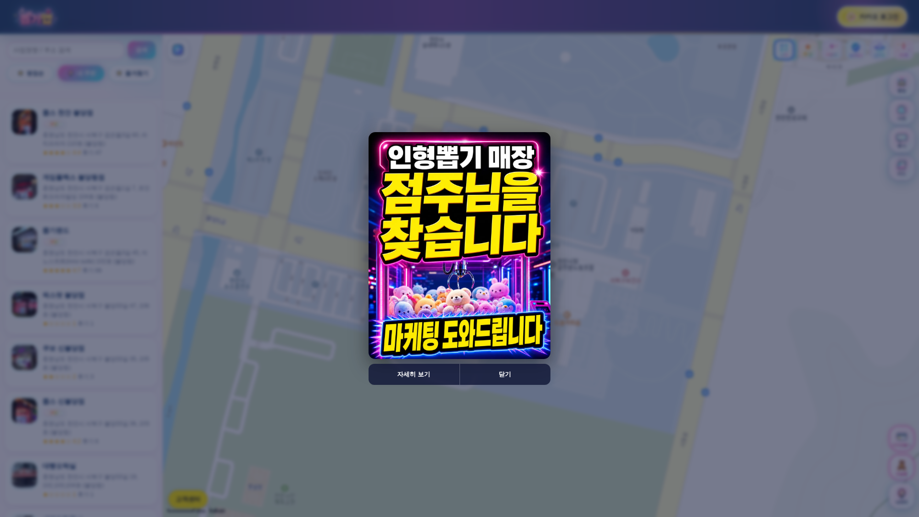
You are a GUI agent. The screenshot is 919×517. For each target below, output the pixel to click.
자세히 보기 (413, 374)
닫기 (505, 374)
